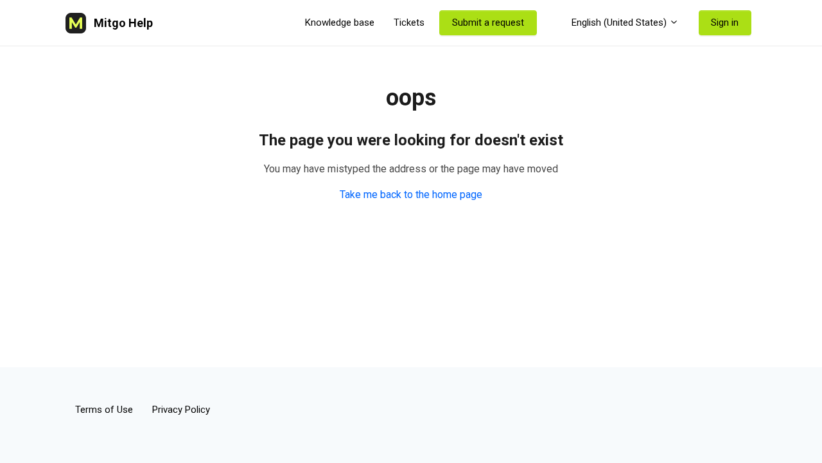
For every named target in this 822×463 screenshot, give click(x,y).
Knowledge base (339, 22)
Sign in (725, 22)
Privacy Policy (181, 409)
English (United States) (619, 22)
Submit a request (488, 22)
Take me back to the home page (411, 194)
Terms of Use (104, 409)
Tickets (409, 22)
